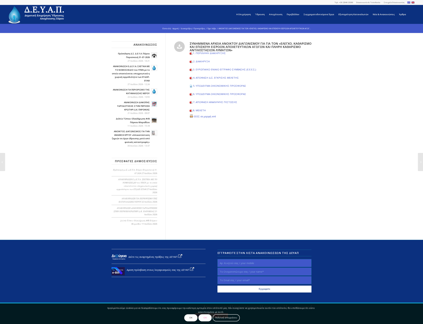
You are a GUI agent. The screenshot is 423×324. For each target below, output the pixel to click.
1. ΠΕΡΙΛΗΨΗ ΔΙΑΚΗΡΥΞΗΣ (209, 53)
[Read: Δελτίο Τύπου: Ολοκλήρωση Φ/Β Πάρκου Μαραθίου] (154, 120)
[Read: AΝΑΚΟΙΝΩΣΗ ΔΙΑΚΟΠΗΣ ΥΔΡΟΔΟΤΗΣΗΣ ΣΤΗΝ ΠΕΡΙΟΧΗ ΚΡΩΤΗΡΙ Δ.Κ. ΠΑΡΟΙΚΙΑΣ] (154, 104)
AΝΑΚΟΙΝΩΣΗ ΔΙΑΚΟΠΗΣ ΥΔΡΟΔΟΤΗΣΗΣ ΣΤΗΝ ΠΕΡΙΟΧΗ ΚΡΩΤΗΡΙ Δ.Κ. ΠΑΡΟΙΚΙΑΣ (133, 106)
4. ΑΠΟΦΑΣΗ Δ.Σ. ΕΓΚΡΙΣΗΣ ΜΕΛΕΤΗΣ (216, 77)
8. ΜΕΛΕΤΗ (199, 110)
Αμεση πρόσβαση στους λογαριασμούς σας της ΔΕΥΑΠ (157, 269)
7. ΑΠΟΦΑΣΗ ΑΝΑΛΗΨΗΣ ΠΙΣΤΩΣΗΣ (215, 102)
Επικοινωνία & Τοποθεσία (368, 2)
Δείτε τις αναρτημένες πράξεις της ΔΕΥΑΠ (152, 256)
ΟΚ (190, 317)
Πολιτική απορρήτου (226, 317)
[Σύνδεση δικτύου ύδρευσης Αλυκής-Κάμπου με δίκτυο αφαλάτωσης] (2, 162)
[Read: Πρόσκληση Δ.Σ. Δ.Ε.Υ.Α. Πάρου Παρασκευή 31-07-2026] (154, 55)
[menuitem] (368, 2)
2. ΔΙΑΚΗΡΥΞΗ (201, 61)
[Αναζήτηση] (411, 14)
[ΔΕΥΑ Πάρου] (36, 14)
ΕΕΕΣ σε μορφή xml (204, 116)
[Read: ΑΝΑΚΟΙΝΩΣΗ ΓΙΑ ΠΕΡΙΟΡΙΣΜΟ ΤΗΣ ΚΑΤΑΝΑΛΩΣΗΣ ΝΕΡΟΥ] (154, 91)
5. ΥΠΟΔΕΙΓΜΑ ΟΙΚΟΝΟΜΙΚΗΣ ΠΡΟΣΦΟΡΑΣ (219, 85)
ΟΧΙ (205, 317)
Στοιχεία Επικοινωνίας (394, 2)
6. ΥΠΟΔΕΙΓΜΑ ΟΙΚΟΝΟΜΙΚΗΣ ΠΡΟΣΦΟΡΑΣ (219, 94)
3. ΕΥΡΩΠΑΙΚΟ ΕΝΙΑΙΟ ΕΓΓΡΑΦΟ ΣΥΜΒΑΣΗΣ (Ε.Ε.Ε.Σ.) (224, 69)
